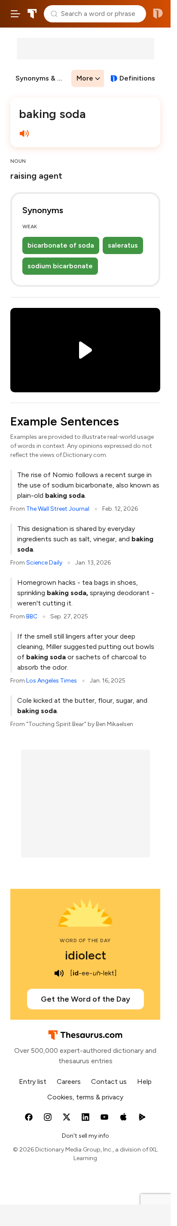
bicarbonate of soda (60, 245)
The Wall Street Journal (57, 508)
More (84, 78)
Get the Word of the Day (85, 999)
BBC (31, 616)
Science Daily (44, 562)
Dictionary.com (158, 14)
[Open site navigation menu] (15, 14)
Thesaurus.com (32, 14)
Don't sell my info (85, 1135)
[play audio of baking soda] (24, 133)
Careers (69, 1081)
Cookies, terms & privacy (85, 1097)
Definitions (137, 78)
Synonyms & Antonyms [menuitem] (42, 78)
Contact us (109, 1081)
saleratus (123, 245)
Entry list (32, 1081)
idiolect (85, 955)
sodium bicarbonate (60, 266)
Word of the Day (85, 940)
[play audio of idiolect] (59, 973)
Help (144, 1081)
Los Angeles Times (51, 680)
